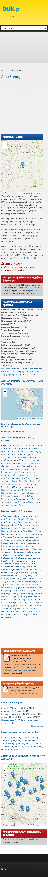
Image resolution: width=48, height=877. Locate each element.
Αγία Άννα (7, 516)
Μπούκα (17, 487)
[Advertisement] (24, 47)
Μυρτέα (26, 487)
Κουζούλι (8, 431)
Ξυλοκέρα (15, 593)
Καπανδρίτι (28, 561)
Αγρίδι (15, 534)
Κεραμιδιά (35, 569)
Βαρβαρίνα (32, 540)
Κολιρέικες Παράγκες (21, 478)
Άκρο (3, 708)
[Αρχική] (24, 8)
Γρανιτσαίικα (19, 466)
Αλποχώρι (37, 534)
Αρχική (4, 70)
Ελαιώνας (32, 466)
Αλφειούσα (18, 537)
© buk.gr (39, 193)
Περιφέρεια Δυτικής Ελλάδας (14, 368)
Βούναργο (20, 543)
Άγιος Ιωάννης (21, 457)
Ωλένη (9, 617)
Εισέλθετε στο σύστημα (13, 839)
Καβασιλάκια (13, 469)
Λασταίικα (8, 484)
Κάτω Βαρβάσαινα (21, 475)
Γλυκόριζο (36, 549)
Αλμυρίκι (26, 534)
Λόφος (4, 717)
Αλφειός (33, 457)
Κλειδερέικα (9, 572)
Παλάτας (25, 490)
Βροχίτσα (32, 543)
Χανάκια (17, 614)
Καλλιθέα (18, 472)
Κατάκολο (5, 475)
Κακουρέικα (6, 737)
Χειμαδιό (37, 614)
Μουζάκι (26, 590)
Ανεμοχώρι (31, 537)
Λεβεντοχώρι (22, 484)
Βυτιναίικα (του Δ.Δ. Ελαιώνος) (14, 549)
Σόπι (21, 605)
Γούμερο (8, 552)
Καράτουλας (6, 563)
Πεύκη (4, 599)
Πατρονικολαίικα (9, 493)
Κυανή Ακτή (35, 481)
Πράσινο (14, 599)
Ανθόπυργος (7, 460)
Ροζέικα (22, 431)
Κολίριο (37, 478)
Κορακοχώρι (9, 481)
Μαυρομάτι (36, 737)
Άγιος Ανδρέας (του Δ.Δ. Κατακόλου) (19, 445)
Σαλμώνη (15, 496)
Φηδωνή (16, 737)
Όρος (26, 708)
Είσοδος (11, 16)
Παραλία (15, 596)
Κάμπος (28, 472)
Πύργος (31, 493)
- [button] (5, 147)
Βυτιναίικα (26, 740)
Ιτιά (2, 469)
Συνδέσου (7, 670)
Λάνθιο (12, 581)
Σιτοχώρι (27, 602)
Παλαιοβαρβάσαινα (10, 490)
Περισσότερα (37, 726)
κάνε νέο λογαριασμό (23, 670)
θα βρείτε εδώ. (30, 258)
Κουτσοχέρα (28, 578)
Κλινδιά (20, 572)
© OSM (28, 193)
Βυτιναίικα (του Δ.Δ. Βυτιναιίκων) (16, 546)
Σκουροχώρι (6, 499)
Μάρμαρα (32, 584)
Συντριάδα (36, 499)
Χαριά (26, 614)
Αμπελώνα (10, 284)
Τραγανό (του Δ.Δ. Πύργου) (13, 505)
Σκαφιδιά (26, 496)
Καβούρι (27, 469)
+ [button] (5, 143)
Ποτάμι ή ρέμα (7, 720)
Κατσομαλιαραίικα (22, 566)
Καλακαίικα (6, 472)
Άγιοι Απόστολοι (22, 516)
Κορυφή (4, 578)
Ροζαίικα (16, 740)
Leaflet (19, 193)
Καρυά (18, 563)
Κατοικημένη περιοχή (10, 714)
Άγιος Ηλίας (6, 457)
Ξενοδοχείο (29, 717)
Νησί (15, 717)
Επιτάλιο (19, 555)
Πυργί (22, 493)
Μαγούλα (19, 584)
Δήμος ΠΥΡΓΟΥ (24, 371)
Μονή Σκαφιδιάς (26, 587)
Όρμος (14, 708)
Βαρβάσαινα (20, 460)
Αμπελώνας (30, 374)
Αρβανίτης (20, 540)
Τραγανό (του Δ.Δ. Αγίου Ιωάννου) (19, 502)
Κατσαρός (5, 566)
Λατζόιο (35, 581)
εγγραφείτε (31, 839)
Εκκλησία (21, 711)
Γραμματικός (20, 552)
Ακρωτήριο (6, 711)
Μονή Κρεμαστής (9, 587)
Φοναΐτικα (5, 614)
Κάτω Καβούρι (22, 569)
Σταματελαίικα (22, 499)
